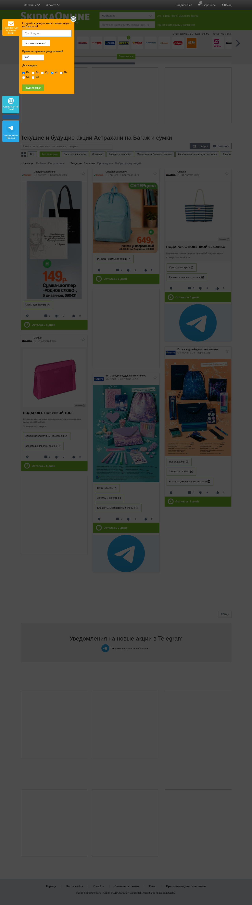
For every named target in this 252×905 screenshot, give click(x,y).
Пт (65, 72)
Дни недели (29, 65)
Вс (37, 77)
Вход (228, 4)
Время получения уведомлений (42, 51)
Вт (37, 72)
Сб (28, 77)
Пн (28, 72)
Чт (56, 72)
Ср (46, 72)
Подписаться (183, 4)
